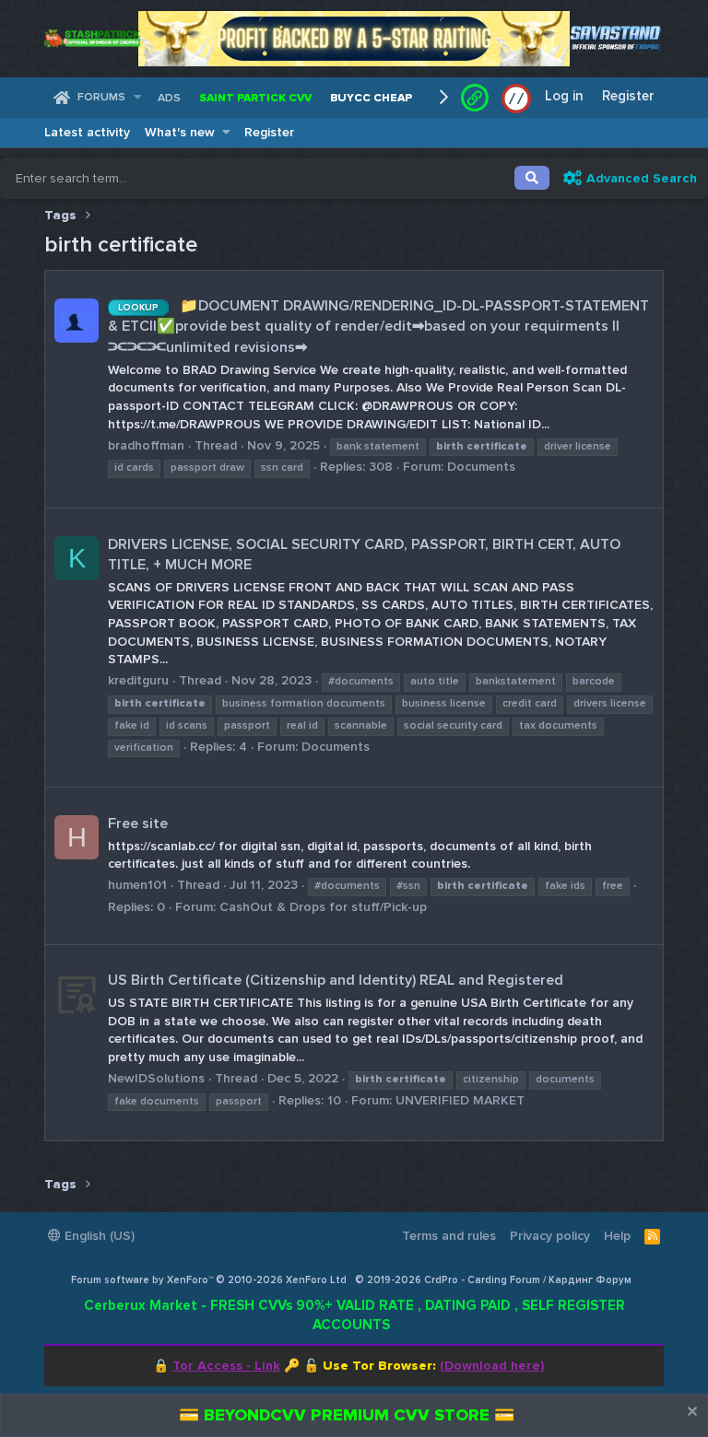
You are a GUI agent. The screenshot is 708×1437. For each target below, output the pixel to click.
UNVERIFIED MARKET (460, 1100)
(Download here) (492, 1365)
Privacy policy (550, 1236)
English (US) (98, 1236)
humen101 (137, 885)
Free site (138, 823)
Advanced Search (641, 178)
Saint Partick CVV (255, 98)
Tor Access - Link (226, 1365)
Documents (481, 466)
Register (269, 132)
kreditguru (138, 680)
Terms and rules (449, 1236)
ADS (169, 98)
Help (617, 1236)
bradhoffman (146, 445)
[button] (137, 98)
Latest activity (87, 132)
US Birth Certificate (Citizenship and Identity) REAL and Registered (335, 980)
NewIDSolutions (156, 1078)
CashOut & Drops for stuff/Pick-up (323, 907)
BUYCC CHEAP (371, 98)
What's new (180, 132)
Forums (101, 97)
